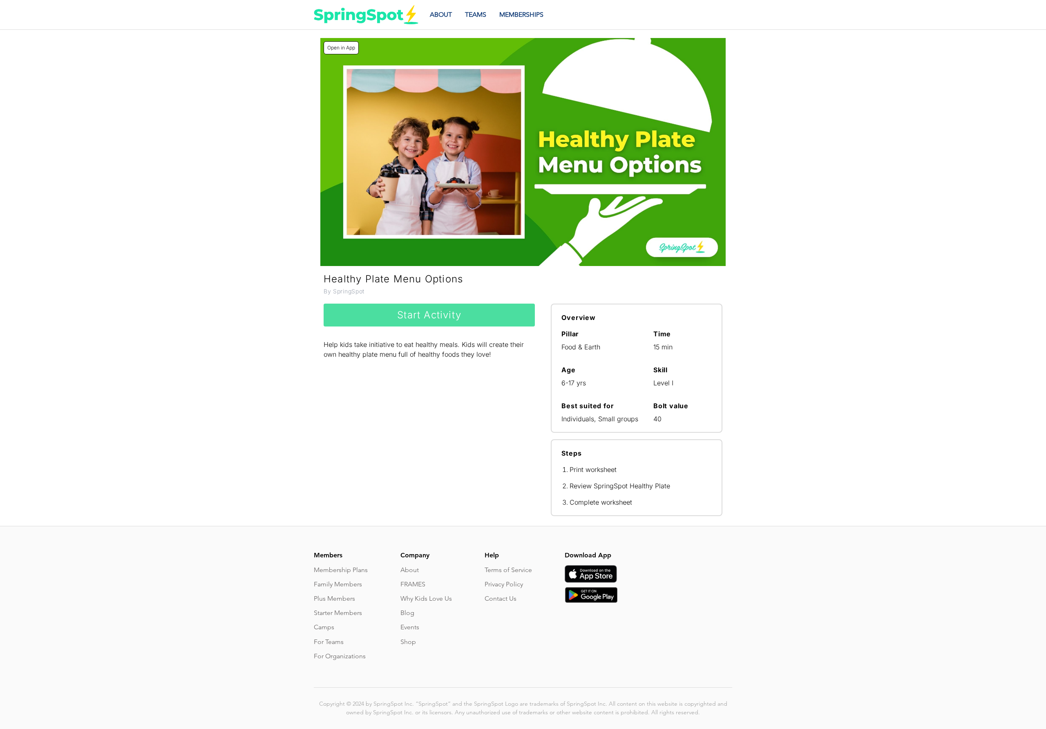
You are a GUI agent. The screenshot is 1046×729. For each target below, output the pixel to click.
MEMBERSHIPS (521, 14)
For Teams (329, 642)
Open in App (341, 48)
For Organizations (340, 656)
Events (409, 627)
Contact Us (500, 598)
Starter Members (338, 613)
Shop (408, 642)
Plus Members (334, 598)
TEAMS (475, 14)
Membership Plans (341, 570)
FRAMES (412, 584)
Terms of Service (508, 570)
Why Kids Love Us (426, 598)
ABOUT (441, 14)
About (409, 570)
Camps (324, 627)
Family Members (338, 584)
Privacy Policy (504, 584)
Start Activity (429, 315)
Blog (407, 613)
